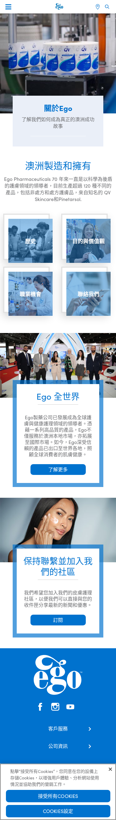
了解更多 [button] (58, 469)
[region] (58, 792)
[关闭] (110, 769)
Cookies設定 (58, 811)
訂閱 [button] (58, 620)
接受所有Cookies (58, 796)
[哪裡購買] (98, 6)
